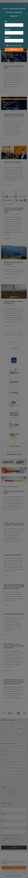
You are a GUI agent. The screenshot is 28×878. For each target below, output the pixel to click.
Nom (6, 21)
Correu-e (7, 37)
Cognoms (7, 29)
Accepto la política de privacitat (14, 45)
